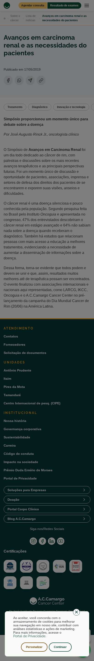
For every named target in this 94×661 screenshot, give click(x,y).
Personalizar (34, 647)
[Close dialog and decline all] (76, 612)
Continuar (60, 647)
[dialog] (47, 633)
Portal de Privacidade (29, 636)
